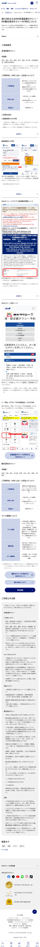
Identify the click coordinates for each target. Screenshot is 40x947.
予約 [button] (11, 946)
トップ (3, 9)
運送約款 (24, 923)
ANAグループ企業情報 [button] (8, 866)
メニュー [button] (3, 946)
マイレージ (33, 9)
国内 (8, 9)
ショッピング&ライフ (21, 9)
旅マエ (22, 846)
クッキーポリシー (26, 918)
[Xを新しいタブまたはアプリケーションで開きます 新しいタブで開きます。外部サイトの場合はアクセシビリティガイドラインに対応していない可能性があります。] (13, 876)
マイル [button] (19, 946)
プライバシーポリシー (14, 918)
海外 (12, 9)
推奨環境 (10, 922)
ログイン (31, 3)
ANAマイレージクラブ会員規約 (20, 927)
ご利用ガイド (8, 12)
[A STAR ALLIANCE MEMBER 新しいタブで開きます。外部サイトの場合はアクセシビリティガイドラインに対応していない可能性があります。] (20, 932)
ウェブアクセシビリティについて (23, 922)
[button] (36, 3)
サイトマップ (16, 923)
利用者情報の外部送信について (15, 920)
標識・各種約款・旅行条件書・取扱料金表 (20, 925)
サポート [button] (37, 946)
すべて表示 (5, 850)
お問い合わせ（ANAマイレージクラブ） (20, 824)
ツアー (15, 846)
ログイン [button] (28, 946)
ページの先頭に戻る (34, 912)
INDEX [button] (4, 36)
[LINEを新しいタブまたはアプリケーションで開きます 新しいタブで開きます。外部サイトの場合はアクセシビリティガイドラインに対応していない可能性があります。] (22, 876)
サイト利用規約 (29, 920)
